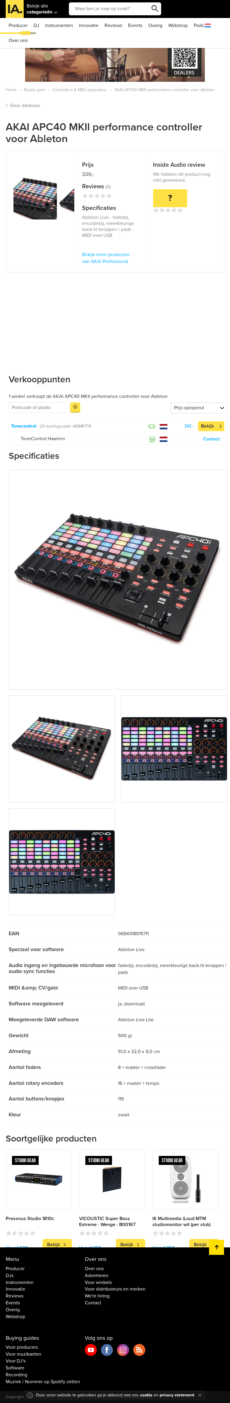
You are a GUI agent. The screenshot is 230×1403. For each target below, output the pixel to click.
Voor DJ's (15, 1361)
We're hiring (97, 1296)
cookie (146, 1395)
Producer (18, 25)
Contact (211, 439)
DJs (9, 1276)
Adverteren (96, 1276)
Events (135, 25)
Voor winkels (98, 1282)
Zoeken (155, 8)
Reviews (113, 25)
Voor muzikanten (23, 1354)
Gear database (25, 106)
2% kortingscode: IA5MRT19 (65, 426)
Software (15, 1368)
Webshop (178, 25)
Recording (16, 1375)
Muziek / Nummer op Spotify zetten (43, 1382)
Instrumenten (59, 25)
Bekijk (207, 426)
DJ (36, 25)
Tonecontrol (23, 426)
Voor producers (22, 1347)
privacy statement (177, 1395)
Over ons (18, 40)
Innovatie (89, 25)
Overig (155, 25)
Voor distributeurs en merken (115, 1289)
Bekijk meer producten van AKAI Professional (106, 258)
